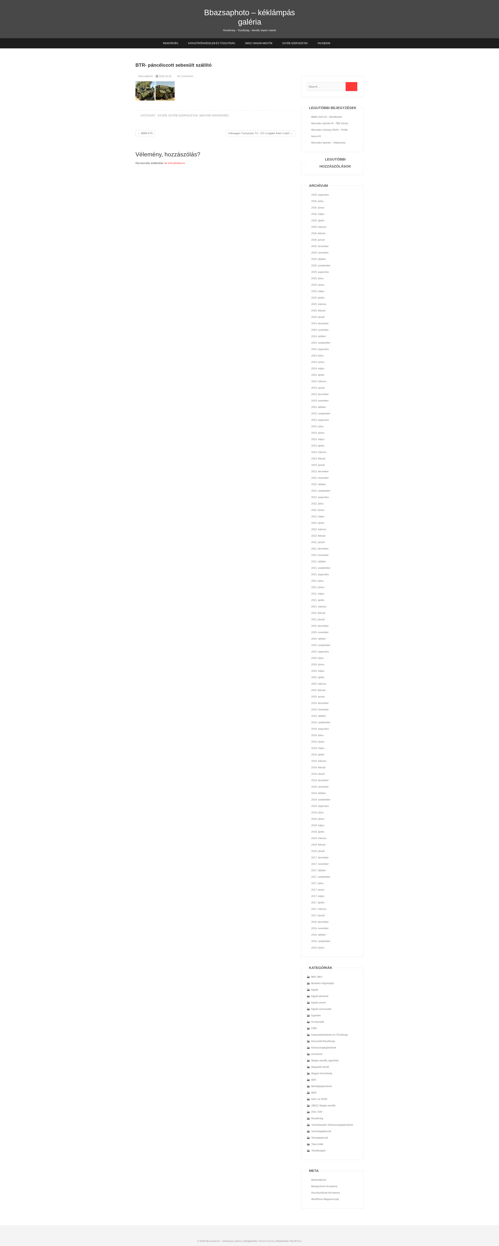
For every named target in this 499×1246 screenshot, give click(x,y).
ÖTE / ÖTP (316, 1112)
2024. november (320, 330)
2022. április (317, 523)
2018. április (317, 831)
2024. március (318, 381)
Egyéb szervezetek (295, 43)
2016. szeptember (320, 941)
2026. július (317, 201)
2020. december (320, 626)
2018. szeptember (320, 799)
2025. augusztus (320, 272)
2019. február (318, 767)
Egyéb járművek (319, 996)
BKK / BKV (316, 977)
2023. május (317, 439)
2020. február (318, 690)
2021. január (318, 619)
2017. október (318, 870)
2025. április (317, 297)
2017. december (320, 857)
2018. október (318, 793)
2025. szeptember (320, 265)
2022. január (318, 542)
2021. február (318, 613)
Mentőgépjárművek (321, 1086)
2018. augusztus (320, 806)
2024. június (317, 362)
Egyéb (162, 115)
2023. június (317, 433)
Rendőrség (170, 43)
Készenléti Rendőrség (323, 1041)
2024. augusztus (320, 349)
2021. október (318, 561)
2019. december (320, 703)
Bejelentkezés (318, 1180)
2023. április (317, 445)
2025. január (318, 317)
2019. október (318, 716)
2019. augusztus (320, 729)
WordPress (296, 1241)
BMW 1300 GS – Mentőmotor (326, 117)
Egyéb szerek (318, 1002)
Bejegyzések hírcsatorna (324, 1186)
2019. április (317, 754)
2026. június (317, 207)
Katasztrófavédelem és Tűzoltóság (211, 43)
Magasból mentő (320, 1067)
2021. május (317, 593)
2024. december (320, 323)
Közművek (316, 1054)
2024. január (318, 387)
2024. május (317, 368)
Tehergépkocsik (319, 1137)
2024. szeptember (320, 342)
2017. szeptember (320, 877)
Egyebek (316, 1015)
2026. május (317, 214)
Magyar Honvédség (214, 115)
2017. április (317, 902)
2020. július (317, 658)
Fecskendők (317, 1022)
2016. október (318, 934)
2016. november (320, 928)
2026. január (318, 239)
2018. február (318, 844)
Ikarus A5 (316, 136)
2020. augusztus (320, 651)
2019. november (320, 709)
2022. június (317, 510)
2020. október (318, 638)
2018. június (317, 819)
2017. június (317, 889)
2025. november (320, 252)
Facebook (324, 43)
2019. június (317, 741)
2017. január (318, 915)
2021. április (317, 600)
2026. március (318, 227)
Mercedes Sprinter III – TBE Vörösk (329, 123)
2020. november (320, 632)
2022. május (317, 516)
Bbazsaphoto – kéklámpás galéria (249, 17)
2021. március (318, 606)
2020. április (317, 677)
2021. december (320, 548)
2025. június (317, 285)
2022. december (320, 471)
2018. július (317, 812)
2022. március (318, 529)
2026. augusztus (320, 194)
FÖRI (314, 1028)
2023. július (317, 426)
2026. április (317, 220)
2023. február (318, 458)
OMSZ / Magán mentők (259, 43)
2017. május (317, 896)
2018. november (320, 786)
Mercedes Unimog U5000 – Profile (329, 129)
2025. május (317, 291)
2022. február (318, 535)
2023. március (318, 452)
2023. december (320, 394)
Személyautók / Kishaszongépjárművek (332, 1125)
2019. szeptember (320, 722)
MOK (314, 1092)
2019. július (317, 735)
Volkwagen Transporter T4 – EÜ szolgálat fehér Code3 (260, 133)
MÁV (313, 1080)
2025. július (317, 278)
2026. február (318, 233)
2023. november (320, 400)
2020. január (318, 696)
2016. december (320, 922)
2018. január (318, 851)
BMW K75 (145, 133)
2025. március (318, 304)
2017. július (317, 883)
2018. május (317, 825)
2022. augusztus (320, 497)
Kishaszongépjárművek (323, 1047)
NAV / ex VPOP (319, 1099)
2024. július (317, 355)
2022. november (320, 478)
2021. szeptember (320, 568)
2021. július (317, 581)
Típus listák (317, 1144)
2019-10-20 (164, 76)
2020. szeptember (320, 645)
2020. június (317, 664)
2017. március (318, 909)
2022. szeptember (320, 490)
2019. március (318, 761)
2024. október (318, 336)
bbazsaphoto (145, 76)
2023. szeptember (320, 413)
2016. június (317, 947)
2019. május (317, 748)
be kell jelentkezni (175, 163)
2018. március (318, 838)
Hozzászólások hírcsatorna (325, 1192)
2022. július (317, 503)
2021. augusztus (320, 574)
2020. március (318, 683)
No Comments (185, 76)
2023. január (318, 465)
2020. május (317, 671)
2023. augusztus (320, 420)
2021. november (320, 555)
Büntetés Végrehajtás (322, 983)
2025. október (318, 259)
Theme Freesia (266, 1241)
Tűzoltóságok (318, 1150)
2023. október (318, 407)
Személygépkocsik (321, 1131)
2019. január (318, 774)
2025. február (318, 310)
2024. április (317, 375)
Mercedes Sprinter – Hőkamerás (328, 142)
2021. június (317, 587)
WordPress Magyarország (325, 1199)
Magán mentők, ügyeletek (325, 1060)
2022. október (318, 484)
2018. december (320, 780)
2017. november (320, 864)
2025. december (320, 246)
